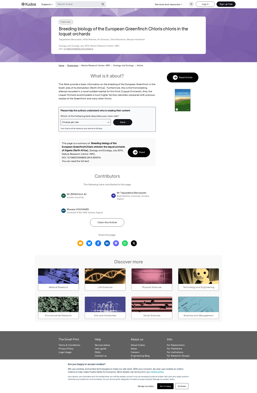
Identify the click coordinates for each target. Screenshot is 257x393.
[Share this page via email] (80, 243)
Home (61, 65)
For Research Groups (178, 355)
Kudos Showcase (176, 359)
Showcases (72, 65)
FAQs (98, 352)
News (134, 348)
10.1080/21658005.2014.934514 (78, 49)
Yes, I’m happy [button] (165, 386)
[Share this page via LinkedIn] (107, 243)
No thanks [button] (182, 386)
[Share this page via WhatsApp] (125, 243)
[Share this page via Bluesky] (89, 243)
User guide (100, 348)
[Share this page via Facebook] (98, 243)
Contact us (101, 355)
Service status (102, 345)
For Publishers (174, 348)
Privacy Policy (66, 348)
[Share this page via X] (134, 243)
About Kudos (138, 345)
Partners (135, 359)
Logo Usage (65, 352)
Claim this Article (107, 222)
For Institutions (175, 352)
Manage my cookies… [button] (146, 386)
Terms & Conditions (69, 345)
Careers (135, 352)
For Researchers (176, 345)
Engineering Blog (140, 355)
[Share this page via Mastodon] (116, 243)
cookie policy (157, 372)
